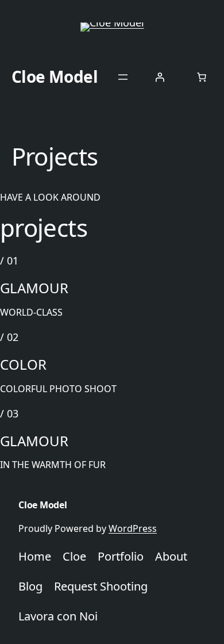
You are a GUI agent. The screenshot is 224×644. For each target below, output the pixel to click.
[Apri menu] (123, 77)
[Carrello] (201, 77)
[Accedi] (159, 77)
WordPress (133, 528)
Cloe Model (54, 76)
